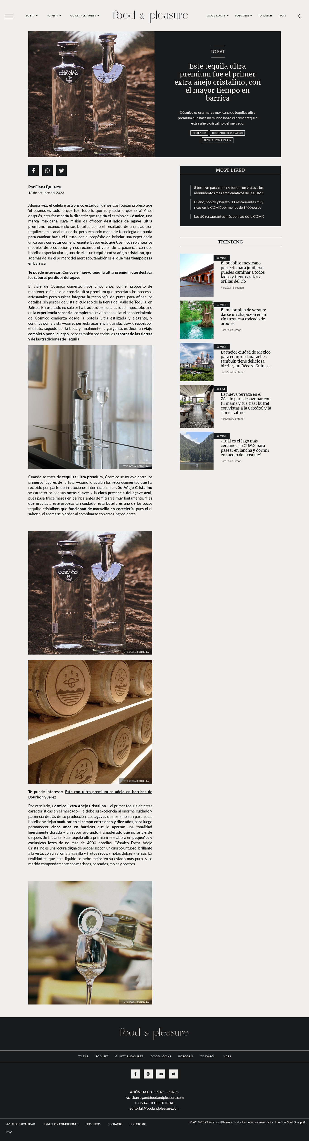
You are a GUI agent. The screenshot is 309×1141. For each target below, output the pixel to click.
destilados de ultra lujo (227, 133)
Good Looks (216, 15)
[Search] (300, 16)
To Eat (31, 15)
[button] (9, 16)
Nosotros (93, 1124)
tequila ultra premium (217, 140)
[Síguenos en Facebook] (135, 1074)
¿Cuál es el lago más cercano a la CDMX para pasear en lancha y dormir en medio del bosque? (245, 448)
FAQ (9, 1131)
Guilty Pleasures (83, 15)
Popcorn (242, 15)
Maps (282, 15)
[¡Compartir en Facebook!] (33, 170)
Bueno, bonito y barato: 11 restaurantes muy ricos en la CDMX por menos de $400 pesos (228, 204)
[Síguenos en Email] (160, 1074)
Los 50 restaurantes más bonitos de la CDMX (229, 216)
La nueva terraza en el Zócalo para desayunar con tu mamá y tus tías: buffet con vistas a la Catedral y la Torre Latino (246, 403)
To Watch (265, 15)
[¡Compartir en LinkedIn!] (47, 170)
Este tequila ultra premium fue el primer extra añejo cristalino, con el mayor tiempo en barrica (217, 82)
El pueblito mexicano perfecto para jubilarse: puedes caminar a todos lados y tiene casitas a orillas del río (243, 272)
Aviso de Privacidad (20, 1124)
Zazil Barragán (235, 287)
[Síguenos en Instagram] (148, 1074)
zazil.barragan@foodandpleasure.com (155, 1097)
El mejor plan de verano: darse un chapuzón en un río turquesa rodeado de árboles (244, 317)
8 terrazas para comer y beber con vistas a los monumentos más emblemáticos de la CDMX (229, 190)
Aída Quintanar (235, 372)
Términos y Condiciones (60, 1124)
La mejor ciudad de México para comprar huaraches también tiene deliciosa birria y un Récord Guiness (246, 359)
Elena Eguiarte (48, 187)
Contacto (115, 1124)
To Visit (53, 15)
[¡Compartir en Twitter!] (61, 170)
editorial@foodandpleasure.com (154, 1108)
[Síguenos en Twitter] (173, 1074)
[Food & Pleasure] (151, 15)
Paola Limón (233, 330)
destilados (199, 133)
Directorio (138, 1124)
